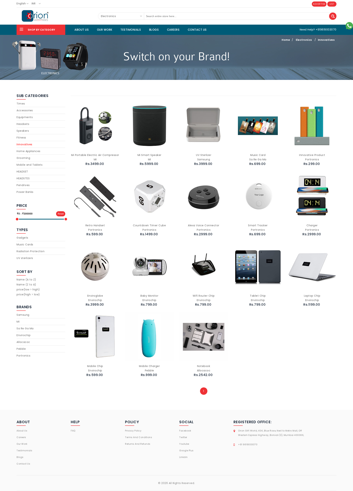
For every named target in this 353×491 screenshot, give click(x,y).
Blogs (20, 457)
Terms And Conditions (138, 437)
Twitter (183, 437)
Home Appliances (28, 151)
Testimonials (24, 450)
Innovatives (326, 40)
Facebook (185, 430)
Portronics (23, 355)
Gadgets (22, 238)
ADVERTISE (319, 4)
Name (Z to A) (26, 284)
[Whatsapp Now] (349, 25)
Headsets (23, 124)
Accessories (25, 110)
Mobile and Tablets (29, 165)
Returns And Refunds (137, 443)
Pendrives (23, 185)
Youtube (184, 443)
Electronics (304, 40)
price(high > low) (28, 294)
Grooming (23, 158)
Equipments (25, 117)
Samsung (23, 315)
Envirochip (24, 335)
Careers (21, 437)
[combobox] (24, 3)
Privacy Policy (133, 430)
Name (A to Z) (26, 279)
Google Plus (186, 450)
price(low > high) (28, 289)
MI (18, 321)
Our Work (22, 443)
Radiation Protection (30, 251)
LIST (332, 4)
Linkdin (183, 457)
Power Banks (25, 192)
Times (21, 103)
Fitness (21, 137)
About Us (22, 430)
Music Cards (25, 244)
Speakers (23, 131)
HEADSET (22, 171)
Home (286, 40)
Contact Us (23, 463)
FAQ (73, 430)
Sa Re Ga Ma (25, 328)
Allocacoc (23, 342)
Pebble (21, 349)
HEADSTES (23, 178)
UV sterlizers (25, 258)
